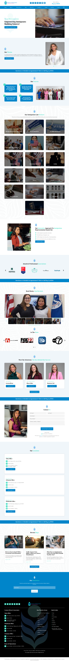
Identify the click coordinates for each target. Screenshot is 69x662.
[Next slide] (63, 270)
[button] (6, 321)
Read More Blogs (34, 566)
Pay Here (52, 7)
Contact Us (54, 624)
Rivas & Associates (35, 652)
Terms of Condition (32, 650)
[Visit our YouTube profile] (42, 3)
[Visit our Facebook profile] (31, 3)
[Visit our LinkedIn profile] (38, 3)
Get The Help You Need (47, 428)
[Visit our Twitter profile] (40, 3)
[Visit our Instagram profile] (33, 3)
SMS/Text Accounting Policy (40, 650)
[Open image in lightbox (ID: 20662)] (34, 306)
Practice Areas (18, 7)
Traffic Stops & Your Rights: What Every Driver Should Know (33, 553)
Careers (46, 7)
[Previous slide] (5, 270)
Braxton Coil (50, 383)
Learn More (10, 386)
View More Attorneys (34, 391)
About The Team (8, 58)
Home (5, 7)
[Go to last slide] (4, 340)
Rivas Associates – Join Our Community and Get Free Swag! (57, 629)
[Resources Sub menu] (33, 7)
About (11, 7)
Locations (39, 7)
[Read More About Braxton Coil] (55, 371)
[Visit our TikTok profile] (35, 3)
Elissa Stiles (30, 383)
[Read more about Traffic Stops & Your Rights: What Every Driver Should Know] (34, 542)
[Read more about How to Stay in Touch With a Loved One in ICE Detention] (13, 542)
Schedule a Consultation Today (10, 27)
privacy (41, 435)
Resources (31, 7)
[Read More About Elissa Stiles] (34, 371)
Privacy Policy (26, 650)
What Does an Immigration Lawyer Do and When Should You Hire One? (55, 553)
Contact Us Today (39, 241)
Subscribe (34, 591)
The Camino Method (55, 626)
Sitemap (53, 620)
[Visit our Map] (45, 3)
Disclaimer (53, 622)
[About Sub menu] (12, 7)
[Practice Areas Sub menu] (21, 7)
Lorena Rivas (9, 383)
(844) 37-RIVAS (56, 3)
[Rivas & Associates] (10, 3)
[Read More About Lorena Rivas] (13, 371)
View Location (10, 469)
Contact (58, 7)
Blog (26, 7)
